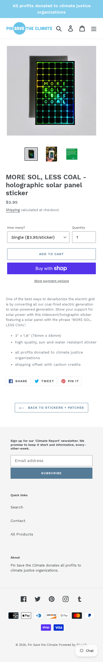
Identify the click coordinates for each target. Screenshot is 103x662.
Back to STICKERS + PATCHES (55, 408)
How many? (16, 227)
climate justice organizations (34, 570)
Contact (18, 521)
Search (17, 507)
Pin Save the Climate (43, 645)
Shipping (13, 210)
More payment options (51, 281)
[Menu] (94, 28)
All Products (22, 534)
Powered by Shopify (73, 645)
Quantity (78, 227)
